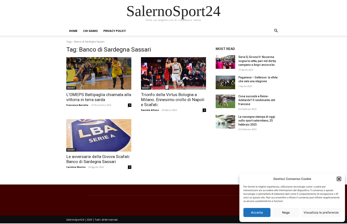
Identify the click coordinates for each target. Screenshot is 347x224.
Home (73, 31)
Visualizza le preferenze (321, 212)
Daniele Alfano (150, 109)
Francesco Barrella (77, 104)
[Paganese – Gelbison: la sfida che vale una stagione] (225, 82)
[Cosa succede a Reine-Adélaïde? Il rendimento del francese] (225, 101)
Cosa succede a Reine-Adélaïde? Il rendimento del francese (256, 100)
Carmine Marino (76, 166)
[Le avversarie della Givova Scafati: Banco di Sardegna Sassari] (98, 135)
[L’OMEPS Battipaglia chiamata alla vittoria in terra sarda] (98, 73)
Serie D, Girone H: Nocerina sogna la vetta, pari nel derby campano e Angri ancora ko (257, 60)
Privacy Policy (114, 31)
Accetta (257, 212)
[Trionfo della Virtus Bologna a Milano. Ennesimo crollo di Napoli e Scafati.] (173, 73)
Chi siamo (90, 31)
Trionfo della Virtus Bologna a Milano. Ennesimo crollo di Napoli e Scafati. (172, 99)
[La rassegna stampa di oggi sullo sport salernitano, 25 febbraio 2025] (225, 122)
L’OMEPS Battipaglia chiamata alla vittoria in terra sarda (98, 97)
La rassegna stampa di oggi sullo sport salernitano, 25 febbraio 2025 (256, 120)
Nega (286, 212)
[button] (339, 179)
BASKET (71, 87)
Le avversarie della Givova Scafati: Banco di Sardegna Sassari (98, 159)
